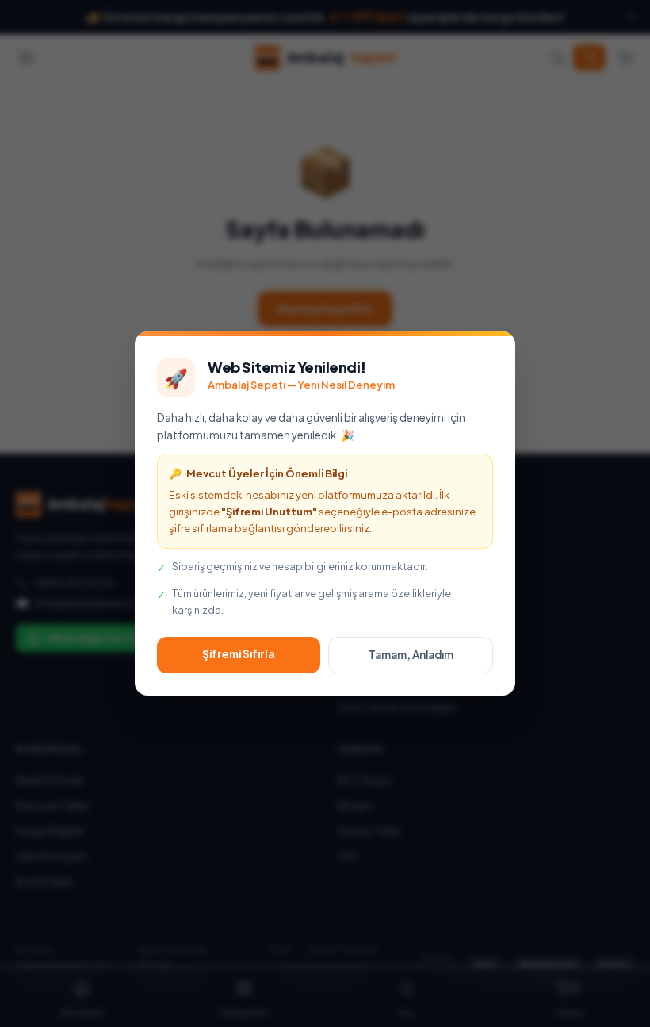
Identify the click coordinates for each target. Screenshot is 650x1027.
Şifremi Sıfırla (238, 654)
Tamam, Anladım (411, 654)
